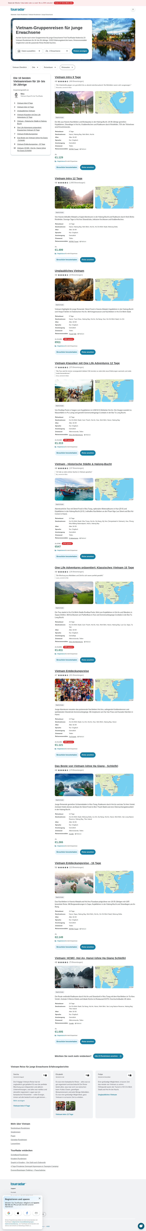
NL (43, 1214)
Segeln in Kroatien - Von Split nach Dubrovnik (28, 1162)
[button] (95, 161)
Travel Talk (72, 334)
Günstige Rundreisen (19, 1140)
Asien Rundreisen (22, 14)
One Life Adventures (76, 435)
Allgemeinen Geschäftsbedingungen (23, 1222)
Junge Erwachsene (47, 14)
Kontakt (13, 1192)
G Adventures (73, 538)
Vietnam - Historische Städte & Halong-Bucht (32, 122)
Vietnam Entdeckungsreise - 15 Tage (31, 144)
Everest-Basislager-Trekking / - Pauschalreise (28, 1170)
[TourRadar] (18, 9)
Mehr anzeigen (19, 1101)
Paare (13, 1136)
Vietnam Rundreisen (35, 14)
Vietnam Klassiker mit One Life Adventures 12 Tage (29, 116)
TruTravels (72, 736)
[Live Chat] (141, 1226)
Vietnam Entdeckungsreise (27, 134)
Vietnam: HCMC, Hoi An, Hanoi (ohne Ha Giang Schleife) (31, 149)
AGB (47, 1226)
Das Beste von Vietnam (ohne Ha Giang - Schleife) (32, 139)
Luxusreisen (15, 1143)
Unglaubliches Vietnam (26, 111)
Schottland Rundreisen (19, 1155)
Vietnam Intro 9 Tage (25, 103)
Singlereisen (15, 1132)
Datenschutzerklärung (11, 1224)
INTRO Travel (73, 149)
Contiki (71, 834)
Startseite (13, 14)
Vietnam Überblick (20, 67)
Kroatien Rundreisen (19, 1159)
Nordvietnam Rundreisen (20, 1128)
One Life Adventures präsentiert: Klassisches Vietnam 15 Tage (29, 129)
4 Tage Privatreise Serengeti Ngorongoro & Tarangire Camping (34, 1166)
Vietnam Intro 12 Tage (25, 107)
